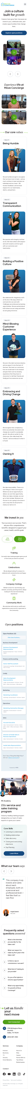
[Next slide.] (18, 74)
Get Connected (14, 1022)
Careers (18, 1055)
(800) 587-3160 (12, 1037)
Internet (5, 1050)
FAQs (17, 1053)
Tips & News (19, 1060)
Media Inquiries (20, 1062)
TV (4, 1055)
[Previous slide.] (10, 74)
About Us (19, 1050)
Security (5, 1057)
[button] (14, 142)
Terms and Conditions (16, 1080)
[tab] (7, 539)
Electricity (5, 1053)
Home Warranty (7, 1060)
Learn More (14, 853)
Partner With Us (20, 1057)
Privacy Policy (6, 1080)
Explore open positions (14, 33)
